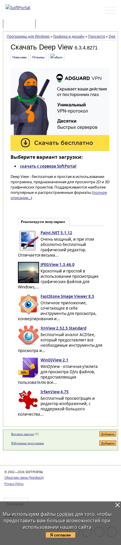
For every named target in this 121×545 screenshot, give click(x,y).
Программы (20, 24)
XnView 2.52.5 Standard (63, 328)
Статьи (49, 24)
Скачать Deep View (42, 47)
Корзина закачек (22, 434)
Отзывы (38, 57)
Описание (19, 57)
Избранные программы (27, 443)
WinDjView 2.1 (54, 360)
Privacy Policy (13, 484)
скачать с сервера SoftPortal (48, 166)
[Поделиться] (56, 57)
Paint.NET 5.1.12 (56, 232)
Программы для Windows (28, 36)
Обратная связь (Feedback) (24, 477)
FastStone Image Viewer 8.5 (67, 296)
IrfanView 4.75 (55, 391)
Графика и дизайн (69, 36)
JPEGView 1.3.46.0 (58, 264)
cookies (65, 514)
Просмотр (96, 36)
